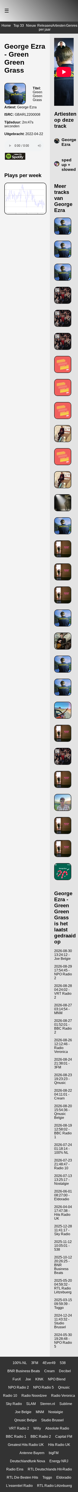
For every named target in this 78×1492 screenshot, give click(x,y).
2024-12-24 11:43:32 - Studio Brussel (63, 1321)
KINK (39, 1379)
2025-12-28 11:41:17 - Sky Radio (63, 1230)
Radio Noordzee (34, 1395)
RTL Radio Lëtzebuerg (54, 1485)
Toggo (47, 1477)
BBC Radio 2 (41, 1436)
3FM (34, 1363)
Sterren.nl (47, 1404)
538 (63, 1363)
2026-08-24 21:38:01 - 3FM (63, 1063)
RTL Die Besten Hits (22, 1477)
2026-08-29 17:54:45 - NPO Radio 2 (63, 972)
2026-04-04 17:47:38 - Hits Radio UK (63, 1212)
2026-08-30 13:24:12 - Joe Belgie (63, 954)
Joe (28, 1379)
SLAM (31, 1404)
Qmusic (64, 1387)
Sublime (65, 1404)
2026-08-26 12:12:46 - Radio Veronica (63, 1046)
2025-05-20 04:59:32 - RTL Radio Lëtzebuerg (63, 1286)
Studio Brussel (52, 1420)
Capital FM (63, 1436)
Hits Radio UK (59, 1445)
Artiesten (59, 25)
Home (6, 25)
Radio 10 (10, 1395)
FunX (17, 1379)
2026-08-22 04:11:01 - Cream (63, 1094)
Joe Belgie (23, 1412)
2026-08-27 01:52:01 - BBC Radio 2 (63, 1026)
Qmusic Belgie (25, 1420)
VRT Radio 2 (19, 1428)
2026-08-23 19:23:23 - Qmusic (63, 1079)
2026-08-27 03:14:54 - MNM (63, 1009)
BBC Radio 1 (16, 1436)
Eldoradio (63, 1477)
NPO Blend (56, 1379)
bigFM (53, 1453)
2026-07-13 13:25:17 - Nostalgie (63, 1179)
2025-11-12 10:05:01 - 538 (63, 1245)
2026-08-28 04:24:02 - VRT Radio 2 (63, 991)
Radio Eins (14, 1469)
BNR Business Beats (23, 1371)
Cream (49, 1371)
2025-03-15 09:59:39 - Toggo (63, 1304)
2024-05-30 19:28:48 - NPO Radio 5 (63, 1340)
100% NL (20, 1363)
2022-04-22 (34, 134)
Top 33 (18, 25)
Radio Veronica (63, 1395)
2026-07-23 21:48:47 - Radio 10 (63, 1164)
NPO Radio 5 (43, 1387)
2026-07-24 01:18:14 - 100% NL (63, 1148)
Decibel (65, 1371)
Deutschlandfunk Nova (27, 1461)
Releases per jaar (44, 27)
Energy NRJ (58, 1461)
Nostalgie (55, 1412)
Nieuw (31, 25)
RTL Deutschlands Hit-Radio (50, 1469)
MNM (40, 1412)
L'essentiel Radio (19, 1485)
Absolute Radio (57, 1428)
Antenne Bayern (32, 1453)
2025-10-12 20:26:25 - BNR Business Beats (63, 1265)
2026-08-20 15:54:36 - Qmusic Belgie (63, 1111)
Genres (71, 25)
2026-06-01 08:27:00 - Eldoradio (63, 1195)
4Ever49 (48, 1363)
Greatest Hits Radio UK (26, 1445)
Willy (37, 1428)
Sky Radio (14, 1404)
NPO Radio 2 (18, 1387)
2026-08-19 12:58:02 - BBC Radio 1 (63, 1131)
